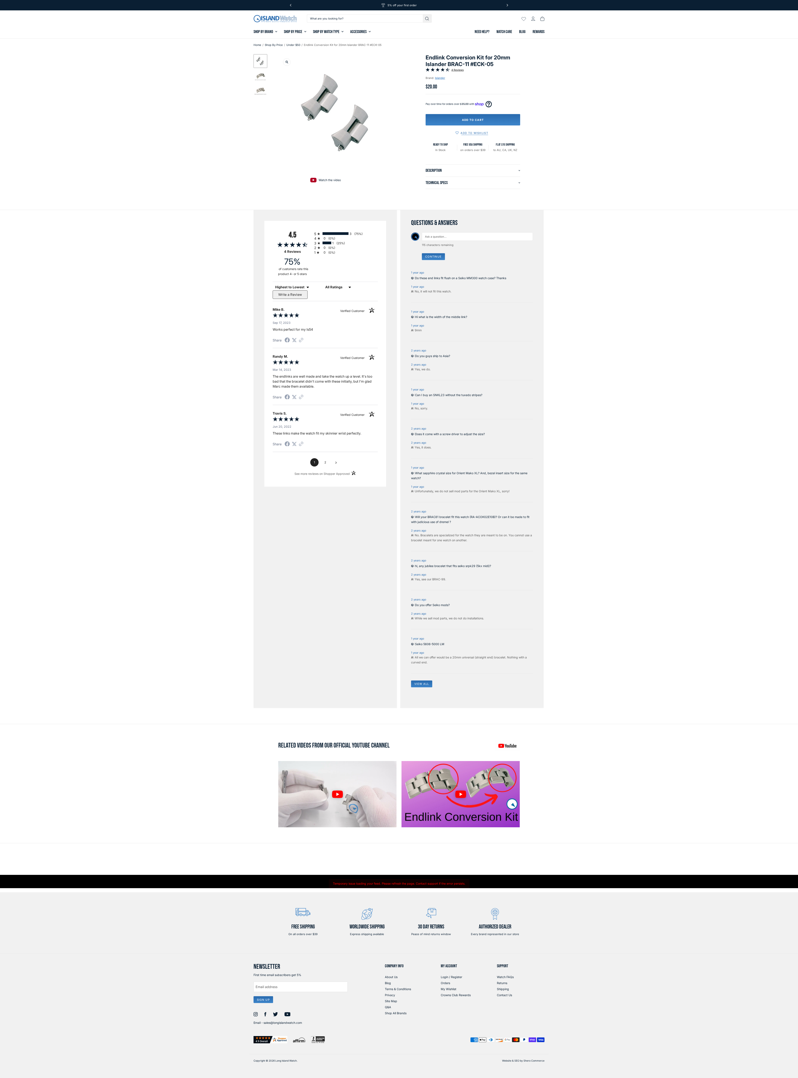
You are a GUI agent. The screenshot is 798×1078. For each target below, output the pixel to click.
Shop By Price (293, 31)
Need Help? (482, 31)
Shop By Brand (263, 31)
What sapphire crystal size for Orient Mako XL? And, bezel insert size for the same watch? (469, 475)
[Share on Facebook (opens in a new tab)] (287, 340)
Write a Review (290, 294)
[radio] (346, 233)
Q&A (388, 1007)
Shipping (503, 989)
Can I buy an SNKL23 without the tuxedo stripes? (448, 395)
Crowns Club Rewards (456, 995)
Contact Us (504, 995)
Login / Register (451, 977)
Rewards (538, 31)
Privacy (390, 995)
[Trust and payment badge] (270, 1039)
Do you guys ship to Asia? (432, 356)
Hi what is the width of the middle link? (441, 317)
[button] (260, 61)
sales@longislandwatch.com (283, 1022)
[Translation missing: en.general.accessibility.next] (507, 5)
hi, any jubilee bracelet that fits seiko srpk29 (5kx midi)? (453, 566)
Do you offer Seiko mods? (432, 605)
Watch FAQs (505, 977)
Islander (440, 78)
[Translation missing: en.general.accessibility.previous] (290, 5)
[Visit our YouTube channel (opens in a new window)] (507, 745)
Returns (502, 983)
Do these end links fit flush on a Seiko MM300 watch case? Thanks (460, 278)
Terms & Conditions (398, 989)
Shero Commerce (533, 1060)
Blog (522, 31)
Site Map (391, 1001)
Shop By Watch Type (326, 31)
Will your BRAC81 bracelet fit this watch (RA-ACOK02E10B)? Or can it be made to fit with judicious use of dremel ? (470, 519)
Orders (445, 983)
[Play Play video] (460, 794)
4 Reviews (457, 69)
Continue (433, 256)
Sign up (263, 999)
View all (421, 683)
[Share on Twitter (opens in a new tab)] (294, 340)
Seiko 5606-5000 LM (429, 644)
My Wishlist (448, 989)
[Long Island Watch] (275, 18)
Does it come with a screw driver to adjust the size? (450, 434)
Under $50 (293, 45)
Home (257, 45)
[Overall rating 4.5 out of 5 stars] (438, 70)
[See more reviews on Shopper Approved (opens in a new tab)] (301, 340)
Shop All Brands (395, 1013)
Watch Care (504, 31)
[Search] (427, 18)
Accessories (358, 31)
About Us (391, 977)
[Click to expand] (287, 62)
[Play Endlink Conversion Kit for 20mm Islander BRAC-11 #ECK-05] (337, 794)
